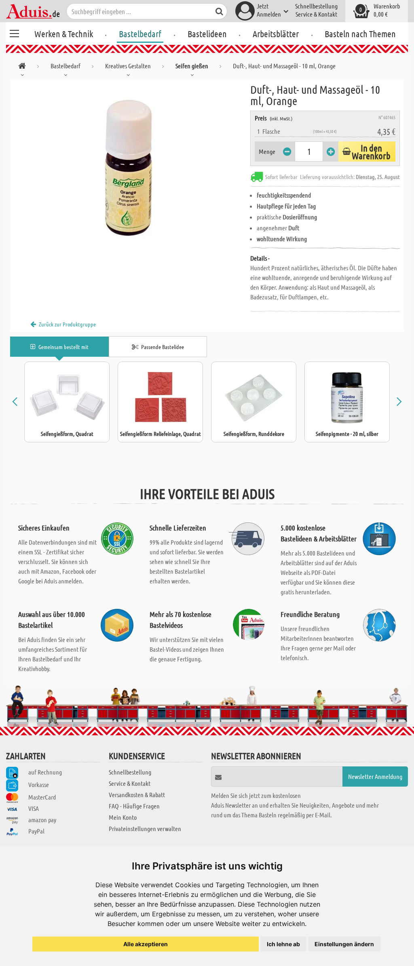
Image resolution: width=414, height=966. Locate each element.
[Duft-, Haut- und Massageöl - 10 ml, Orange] (130, 170)
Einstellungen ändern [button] (344, 944)
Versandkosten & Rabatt (137, 794)
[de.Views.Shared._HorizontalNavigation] (22, 67)
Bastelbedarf (140, 33)
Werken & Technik (63, 33)
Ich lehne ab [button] (283, 944)
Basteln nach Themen (360, 33)
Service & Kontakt (316, 14)
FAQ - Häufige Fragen (134, 806)
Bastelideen (207, 33)
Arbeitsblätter (276, 33)
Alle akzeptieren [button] (145, 944)
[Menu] (14, 32)
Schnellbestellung (316, 6)
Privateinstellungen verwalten (145, 828)
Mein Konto (123, 817)
